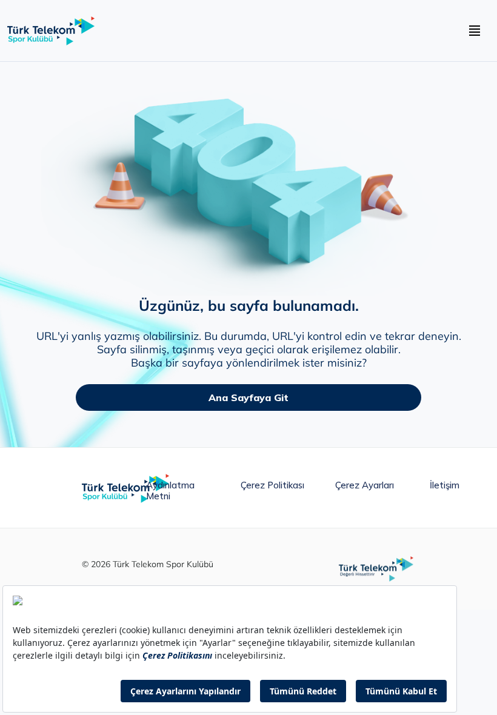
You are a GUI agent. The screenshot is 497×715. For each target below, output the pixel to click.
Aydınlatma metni (170, 488)
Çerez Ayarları (364, 485)
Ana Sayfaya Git (248, 397)
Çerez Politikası (272, 485)
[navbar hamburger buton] (474, 31)
